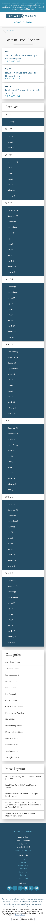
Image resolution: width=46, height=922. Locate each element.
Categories (10, 30)
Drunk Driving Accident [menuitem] (14, 713)
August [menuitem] (11, 122)
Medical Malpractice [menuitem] (13, 726)
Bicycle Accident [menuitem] (12, 675)
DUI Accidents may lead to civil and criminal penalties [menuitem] (23, 778)
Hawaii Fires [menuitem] (10, 719)
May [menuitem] (10, 179)
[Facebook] (14, 888)
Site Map (23, 875)
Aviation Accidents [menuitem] (12, 669)
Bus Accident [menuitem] (10, 694)
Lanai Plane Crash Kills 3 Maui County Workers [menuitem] (20, 786)
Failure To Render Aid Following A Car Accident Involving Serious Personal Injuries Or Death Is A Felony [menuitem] (23, 805)
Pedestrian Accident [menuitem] (13, 738)
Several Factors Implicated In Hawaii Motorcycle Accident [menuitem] (20, 814)
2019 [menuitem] (8, 203)
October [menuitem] (12, 222)
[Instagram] (36, 888)
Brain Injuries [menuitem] (10, 688)
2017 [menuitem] (9, 344)
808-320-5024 (23, 22)
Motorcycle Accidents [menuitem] (14, 732)
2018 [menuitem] (9, 279)
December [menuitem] (13, 162)
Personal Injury (23, 866)
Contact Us (23, 869)
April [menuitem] (10, 185)
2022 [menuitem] (8, 129)
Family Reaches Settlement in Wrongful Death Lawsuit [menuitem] (21, 795)
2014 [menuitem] (9, 573)
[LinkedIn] (31, 888)
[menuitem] (23, 859)
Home (23, 859)
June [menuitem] (10, 142)
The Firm (23, 862)
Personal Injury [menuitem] (11, 745)
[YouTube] (25, 888)
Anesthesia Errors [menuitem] (12, 662)
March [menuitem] (11, 148)
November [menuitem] (13, 216)
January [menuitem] (11, 196)
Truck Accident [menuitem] (11, 751)
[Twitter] (20, 888)
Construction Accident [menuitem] (14, 707)
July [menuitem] (10, 136)
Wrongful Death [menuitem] (12, 757)
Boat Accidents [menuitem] (11, 681)
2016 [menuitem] (9, 421)
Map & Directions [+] (23, 850)
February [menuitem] (12, 190)
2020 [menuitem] (8, 155)
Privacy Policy (23, 878)
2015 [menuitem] (9, 497)
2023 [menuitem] (8, 115)
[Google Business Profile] (9, 888)
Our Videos (23, 872)
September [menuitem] (13, 227)
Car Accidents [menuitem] (11, 700)
